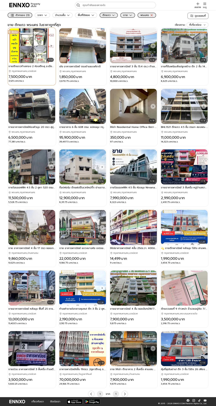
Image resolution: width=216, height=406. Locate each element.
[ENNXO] (19, 5)
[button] (51, 45)
